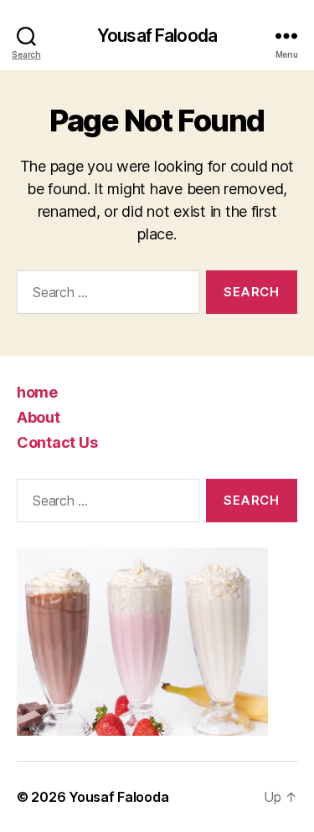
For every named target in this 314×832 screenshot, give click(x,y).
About (38, 417)
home (37, 392)
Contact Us (57, 442)
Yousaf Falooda (157, 35)
